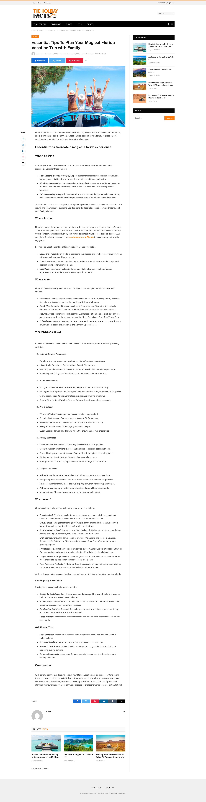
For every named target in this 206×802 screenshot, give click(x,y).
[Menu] (172, 24)
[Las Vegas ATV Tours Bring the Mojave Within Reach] (139, 98)
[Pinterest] (23, 157)
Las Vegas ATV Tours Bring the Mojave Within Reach (161, 97)
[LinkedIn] (23, 151)
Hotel (79, 24)
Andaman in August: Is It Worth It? (78, 755)
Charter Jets (40, 24)
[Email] (23, 163)
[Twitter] (23, 144)
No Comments (89, 54)
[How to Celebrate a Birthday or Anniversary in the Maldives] (46, 743)
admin (41, 54)
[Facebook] (23, 138)
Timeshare (56, 24)
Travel (90, 24)
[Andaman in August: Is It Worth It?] (78, 743)
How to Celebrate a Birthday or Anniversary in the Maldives (45, 755)
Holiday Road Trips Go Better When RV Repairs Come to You (110, 755)
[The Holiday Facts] (45, 13)
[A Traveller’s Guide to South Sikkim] (139, 72)
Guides (69, 24)
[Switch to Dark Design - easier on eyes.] (168, 24)
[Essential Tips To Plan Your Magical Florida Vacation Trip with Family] (78, 96)
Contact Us (37, 3)
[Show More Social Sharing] (85, 60)
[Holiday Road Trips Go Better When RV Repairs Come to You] (110, 743)
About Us (47, 3)
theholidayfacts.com (118, 794)
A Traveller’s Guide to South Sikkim (159, 71)
